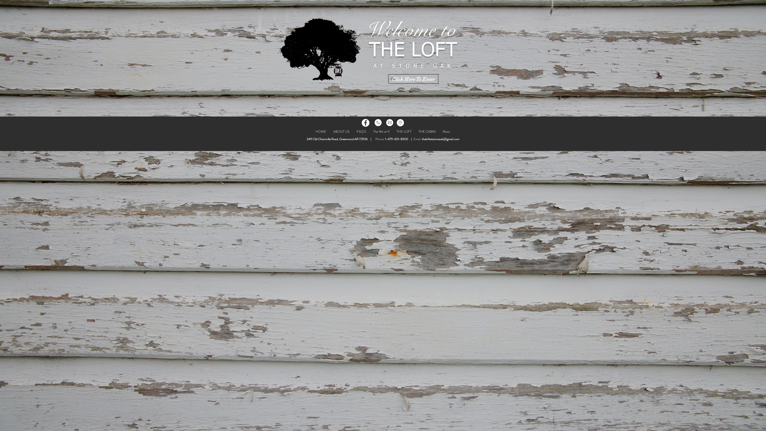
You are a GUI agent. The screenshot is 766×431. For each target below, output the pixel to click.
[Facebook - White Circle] (365, 123)
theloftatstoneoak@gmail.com (440, 139)
